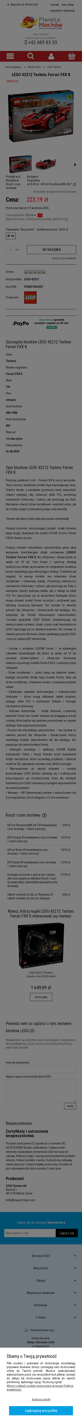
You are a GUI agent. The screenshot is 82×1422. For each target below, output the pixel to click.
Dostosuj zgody (41, 1399)
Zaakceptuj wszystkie (41, 1410)
